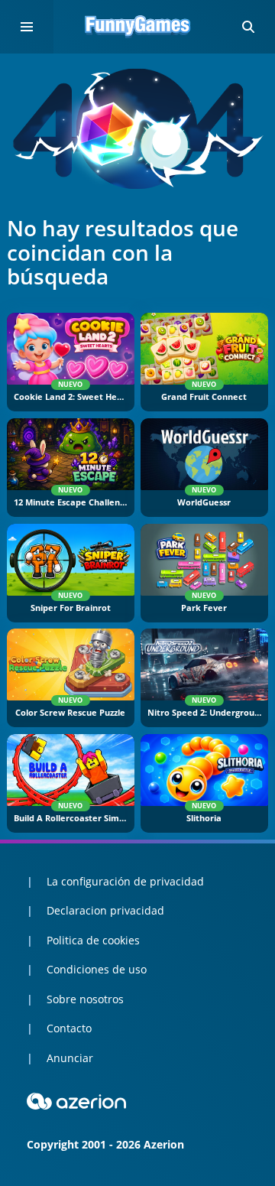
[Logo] (137, 27)
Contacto (69, 1028)
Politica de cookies (93, 940)
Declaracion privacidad (105, 910)
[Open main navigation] (26, 27)
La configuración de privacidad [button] (125, 881)
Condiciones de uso (97, 969)
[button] (248, 27)
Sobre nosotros (85, 999)
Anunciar (70, 1058)
